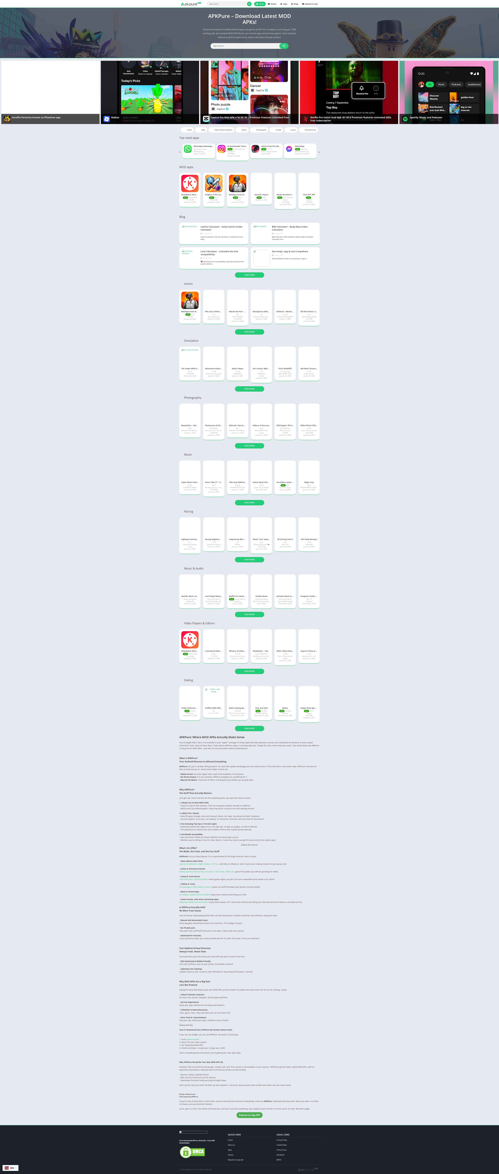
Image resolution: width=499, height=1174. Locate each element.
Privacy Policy (282, 1140)
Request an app (311, 4)
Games (273, 4)
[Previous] (180, 152)
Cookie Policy (282, 1145)
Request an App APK (249, 1115)
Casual (293, 130)
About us (231, 1145)
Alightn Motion (204, 864)
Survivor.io (209, 871)
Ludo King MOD (200, 879)
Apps (285, 4)
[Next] (319, 152)
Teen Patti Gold (186, 879)
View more (249, 275)
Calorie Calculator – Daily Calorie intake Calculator (221, 228)
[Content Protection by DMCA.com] (192, 1158)
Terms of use (281, 1150)
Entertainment (310, 130)
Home (261, 4)
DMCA (279, 1160)
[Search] (249, 4)
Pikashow (183, 902)
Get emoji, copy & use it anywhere (290, 251)
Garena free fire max (195, 871)
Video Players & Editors (223, 130)
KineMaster (192, 864)
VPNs (195, 887)
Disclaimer (280, 1155)
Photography (261, 130)
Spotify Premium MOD (199, 894)
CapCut (182, 864)
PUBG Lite (229, 871)
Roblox (182, 871)
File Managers (185, 887)
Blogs (295, 4)
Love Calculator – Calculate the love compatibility (219, 253)
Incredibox (184, 894)
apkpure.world (192, 1039)
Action (189, 130)
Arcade (278, 130)
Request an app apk (235, 1160)
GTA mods (219, 871)
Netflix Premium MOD (197, 902)
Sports (244, 130)
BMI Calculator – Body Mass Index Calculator (290, 228)
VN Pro (215, 864)
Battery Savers (204, 887)
